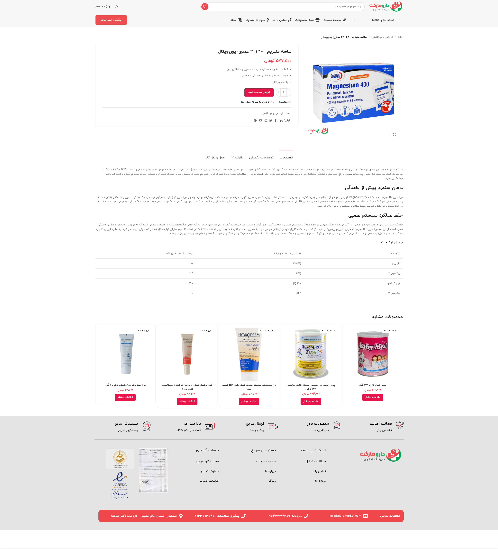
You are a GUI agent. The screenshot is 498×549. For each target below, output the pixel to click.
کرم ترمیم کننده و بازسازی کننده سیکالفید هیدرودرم (187, 387)
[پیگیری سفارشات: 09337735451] (243, 516)
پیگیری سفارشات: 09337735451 (217, 516)
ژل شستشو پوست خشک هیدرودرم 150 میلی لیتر (249, 387)
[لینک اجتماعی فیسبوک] (275, 121)
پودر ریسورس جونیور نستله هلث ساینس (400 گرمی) (310, 387)
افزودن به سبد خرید (259, 92)
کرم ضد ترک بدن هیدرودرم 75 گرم (125, 385)
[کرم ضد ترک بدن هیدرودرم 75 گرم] (125, 354)
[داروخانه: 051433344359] (306, 516)
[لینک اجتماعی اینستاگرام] (265, 121)
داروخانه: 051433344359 (285, 516)
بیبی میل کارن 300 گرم (372, 385)
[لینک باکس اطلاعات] (375, 426)
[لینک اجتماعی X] (270, 121)
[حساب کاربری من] (116, 7)
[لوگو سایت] (386, 6)
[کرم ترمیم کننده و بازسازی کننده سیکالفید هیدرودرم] (187, 354)
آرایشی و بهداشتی (382, 37)
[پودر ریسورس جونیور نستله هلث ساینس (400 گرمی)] (311, 354)
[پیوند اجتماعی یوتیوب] (260, 121)
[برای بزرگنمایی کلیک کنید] (395, 134)
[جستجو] (204, 6)
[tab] (286, 156)
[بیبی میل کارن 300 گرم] (373, 354)
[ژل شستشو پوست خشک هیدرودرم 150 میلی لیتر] (249, 354)
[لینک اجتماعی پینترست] (255, 121)
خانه (400, 37)
